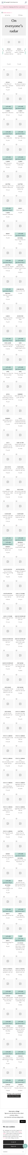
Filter (21, 15)
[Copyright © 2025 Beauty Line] (11, 2)
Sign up (23, 1121)
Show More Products (14, 1096)
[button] (25, 51)
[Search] (25, 2)
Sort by (8, 15)
